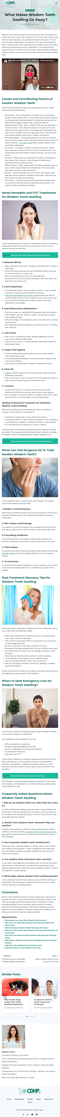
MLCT (30, 1102)
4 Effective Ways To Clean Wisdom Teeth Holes (23, 948)
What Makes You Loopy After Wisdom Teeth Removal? (25, 920)
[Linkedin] (36, 1114)
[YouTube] (32, 1114)
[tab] (26, 1016)
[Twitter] (27, 1114)
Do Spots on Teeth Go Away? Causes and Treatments (43, 1002)
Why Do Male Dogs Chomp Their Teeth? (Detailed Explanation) (13, 1002)
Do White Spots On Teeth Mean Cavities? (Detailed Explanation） (14, 959)
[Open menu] (56, 3)
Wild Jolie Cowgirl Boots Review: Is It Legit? (18, 1077)
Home (9, 1099)
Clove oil (8, 373)
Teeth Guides (30, 10)
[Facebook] (23, 1114)
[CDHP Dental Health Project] (9, 3)
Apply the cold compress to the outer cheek (21, 295)
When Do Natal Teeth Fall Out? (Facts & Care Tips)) (46, 959)
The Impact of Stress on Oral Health (15, 1055)
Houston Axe (48, 1099)
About (38, 1099)
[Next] (55, 996)
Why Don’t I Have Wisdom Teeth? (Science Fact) (23, 945)
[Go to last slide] (5, 996)
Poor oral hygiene (25, 143)
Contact (30, 1099)
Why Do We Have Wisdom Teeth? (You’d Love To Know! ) (26, 928)
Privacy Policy (19, 1099)
